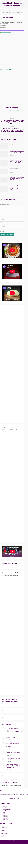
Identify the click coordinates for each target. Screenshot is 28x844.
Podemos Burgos (4, 815)
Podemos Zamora (4, 807)
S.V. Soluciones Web (20, 840)
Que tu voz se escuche (14, 143)
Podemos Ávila (4, 813)
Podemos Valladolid (5, 812)
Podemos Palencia (5, 810)
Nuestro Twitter (4, 833)
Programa (3, 826)
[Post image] (4, 146)
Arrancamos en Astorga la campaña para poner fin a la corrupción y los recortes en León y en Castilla (17, 153)
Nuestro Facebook (4, 832)
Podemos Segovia (4, 816)
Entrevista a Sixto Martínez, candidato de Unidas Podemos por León (13, 759)
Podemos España (4, 819)
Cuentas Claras (4, 827)
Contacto (3, 830)
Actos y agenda (4, 835)
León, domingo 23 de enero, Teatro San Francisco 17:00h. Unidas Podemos (17, 170)
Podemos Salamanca (5, 809)
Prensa (2, 836)
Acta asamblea (8, 17)
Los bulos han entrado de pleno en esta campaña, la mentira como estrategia (17, 178)
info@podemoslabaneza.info (14, 799)
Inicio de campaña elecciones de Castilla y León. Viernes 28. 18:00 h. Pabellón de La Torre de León (16, 161)
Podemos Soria (4, 818)
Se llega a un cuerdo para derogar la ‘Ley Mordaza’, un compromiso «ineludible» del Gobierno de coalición (17, 187)
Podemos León (4, 806)
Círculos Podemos (4, 829)
